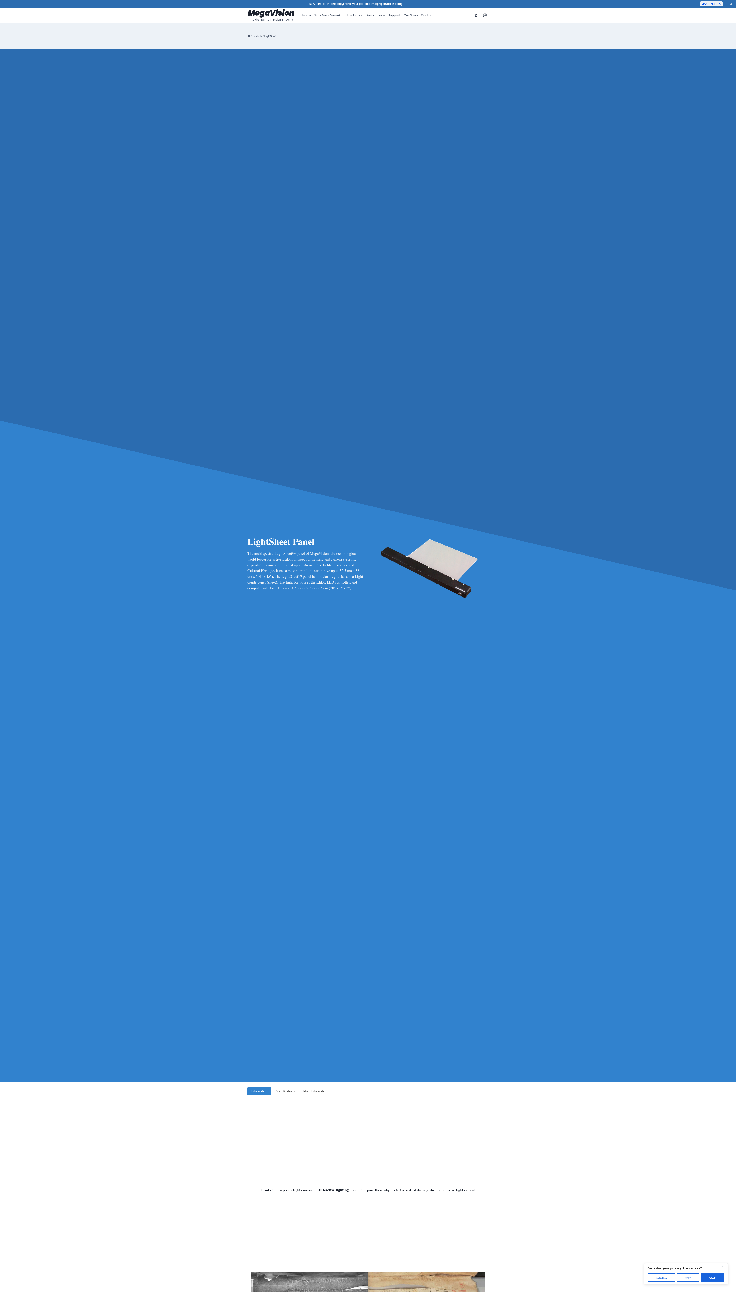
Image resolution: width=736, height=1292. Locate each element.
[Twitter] (476, 15)
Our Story (411, 15)
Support (394, 15)
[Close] (724, 1266)
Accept (712, 1277)
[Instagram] (485, 15)
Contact (427, 15)
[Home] (248, 36)
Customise (661, 1277)
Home (306, 15)
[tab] (259, 1091)
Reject (688, 1277)
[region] (686, 1273)
